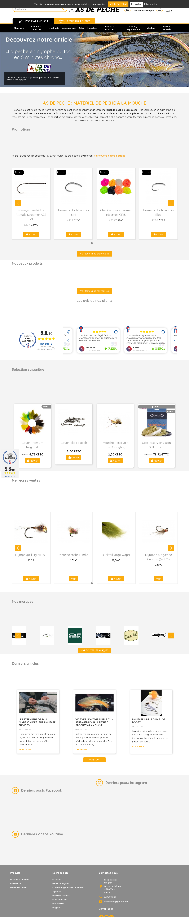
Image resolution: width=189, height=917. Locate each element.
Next (171, 203)
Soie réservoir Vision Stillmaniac (156, 445)
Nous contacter (59, 899)
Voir (73, 578)
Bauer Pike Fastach (74, 443)
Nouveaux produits (19, 879)
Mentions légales (60, 883)
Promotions (15, 883)
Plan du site (58, 903)
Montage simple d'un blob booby (148, 721)
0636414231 (110, 896)
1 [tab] (81, 243)
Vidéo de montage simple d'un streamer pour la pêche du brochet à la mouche (94, 722)
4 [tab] (97, 243)
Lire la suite (24, 749)
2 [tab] (86, 243)
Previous (18, 203)
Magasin (56, 907)
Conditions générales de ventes (68, 887)
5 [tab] (102, 243)
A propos (56, 891)
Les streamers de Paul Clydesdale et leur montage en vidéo (37, 722)
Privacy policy (150, 4)
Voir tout (94, 759)
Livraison (56, 879)
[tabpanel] (31, 203)
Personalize (136, 4)
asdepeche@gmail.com (116, 901)
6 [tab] (107, 243)
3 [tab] (92, 243)
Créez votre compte (144, 11)
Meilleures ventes (19, 887)
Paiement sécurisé (61, 895)
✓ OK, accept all (118, 4)
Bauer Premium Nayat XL (32, 445)
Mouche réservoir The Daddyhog (115, 445)
